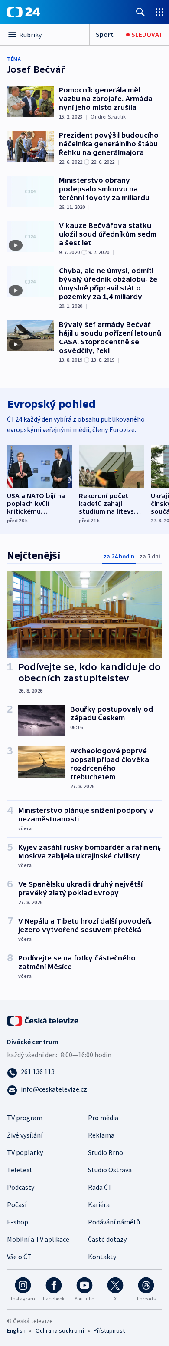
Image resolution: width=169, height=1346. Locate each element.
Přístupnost (109, 1330)
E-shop (17, 1221)
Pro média (103, 1117)
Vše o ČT (19, 1256)
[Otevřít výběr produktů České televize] (159, 12)
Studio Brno (105, 1152)
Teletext (19, 1169)
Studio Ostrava (110, 1169)
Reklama (101, 1135)
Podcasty (20, 1187)
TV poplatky (25, 1152)
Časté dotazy (107, 1239)
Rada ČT (100, 1187)
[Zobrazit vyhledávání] (140, 12)
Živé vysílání (24, 1135)
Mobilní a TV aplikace (38, 1239)
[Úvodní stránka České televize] (43, 1019)
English (16, 1330)
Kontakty (102, 1256)
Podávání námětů (114, 1221)
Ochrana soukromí (60, 1330)
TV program (24, 1117)
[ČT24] (23, 12)
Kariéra (99, 1204)
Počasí (16, 1204)
